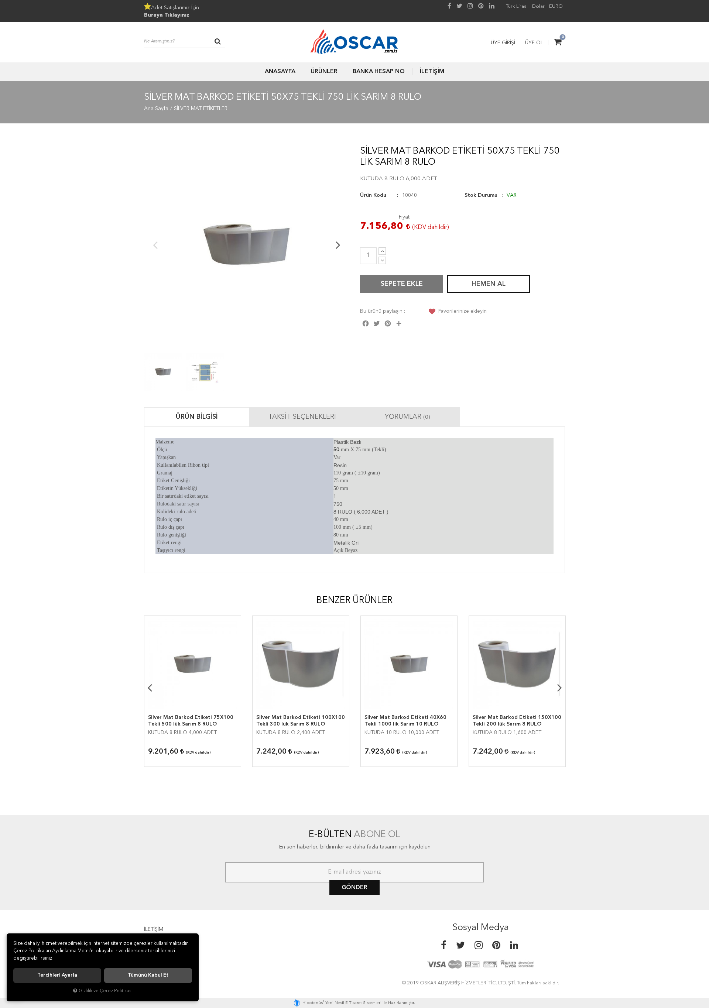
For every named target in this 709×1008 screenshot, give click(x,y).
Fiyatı (405, 217)
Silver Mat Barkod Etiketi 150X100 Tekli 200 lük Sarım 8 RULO (517, 721)
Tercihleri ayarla (57, 975)
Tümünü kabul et (148, 975)
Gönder (354, 888)
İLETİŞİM (432, 72)
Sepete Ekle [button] (402, 284)
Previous (155, 244)
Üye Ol (534, 42)
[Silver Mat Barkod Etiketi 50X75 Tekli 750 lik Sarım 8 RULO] (246, 244)
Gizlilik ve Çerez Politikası (106, 990)
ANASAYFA (280, 72)
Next (337, 244)
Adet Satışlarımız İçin (171, 11)
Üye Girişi (503, 42)
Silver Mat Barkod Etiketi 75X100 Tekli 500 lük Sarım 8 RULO (190, 721)
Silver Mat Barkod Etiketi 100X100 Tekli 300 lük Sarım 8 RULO (300, 721)
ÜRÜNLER (324, 72)
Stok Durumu (481, 195)
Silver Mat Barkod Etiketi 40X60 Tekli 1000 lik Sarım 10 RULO (405, 721)
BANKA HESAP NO (379, 72)
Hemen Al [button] (489, 284)
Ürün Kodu (373, 195)
